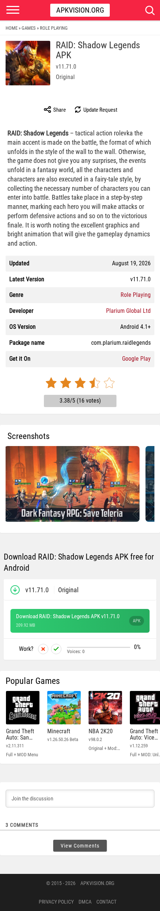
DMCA (85, 902)
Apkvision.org (80, 10)
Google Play (136, 358)
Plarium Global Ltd (128, 310)
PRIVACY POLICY (56, 902)
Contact (106, 902)
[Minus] (43, 649)
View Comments (80, 846)
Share (59, 109)
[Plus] (56, 649)
